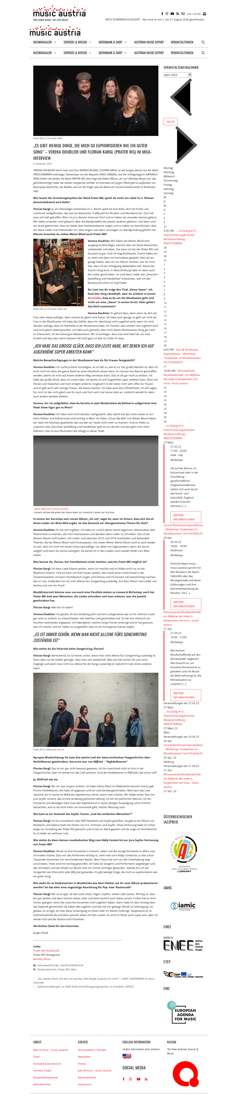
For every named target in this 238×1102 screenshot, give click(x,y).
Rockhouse (176, 550)
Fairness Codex (42, 1070)
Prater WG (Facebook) (46, 950)
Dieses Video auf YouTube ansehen (51, 508)
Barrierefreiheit (87, 1077)
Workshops (176, 460)
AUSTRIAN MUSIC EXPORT (149, 42)
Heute (171, 121)
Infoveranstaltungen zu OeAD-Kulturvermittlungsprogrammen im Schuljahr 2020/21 (85, 986)
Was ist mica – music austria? (50, 1050)
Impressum (84, 1084)
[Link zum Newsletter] (204, 13)
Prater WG (64, 969)
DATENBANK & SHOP (110, 42)
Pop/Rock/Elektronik (71, 965)
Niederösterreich (46, 969)
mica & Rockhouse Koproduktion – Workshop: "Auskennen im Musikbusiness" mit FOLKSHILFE (183, 529)
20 (165, 345)
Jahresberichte (41, 1084)
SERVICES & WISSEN (75, 42)
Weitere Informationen (184, 517)
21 (165, 366)
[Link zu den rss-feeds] (177, 13)
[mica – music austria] (55, 31)
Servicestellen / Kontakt (92, 1050)
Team (36, 1056)
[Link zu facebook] (162, 13)
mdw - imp (176, 455)
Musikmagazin (42, 42)
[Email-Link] (183, 13)
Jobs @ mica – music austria (94, 1070)
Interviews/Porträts (48, 965)
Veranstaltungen (182, 42)
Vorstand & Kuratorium (47, 1063)
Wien (74, 969)
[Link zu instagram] (167, 13)
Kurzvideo (94, 298)
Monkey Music (42, 959)
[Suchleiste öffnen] (203, 42)
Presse (82, 1063)
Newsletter (84, 1056)
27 (165, 226)
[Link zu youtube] (172, 13)
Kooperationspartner (45, 1077)
